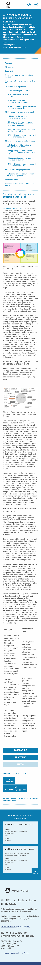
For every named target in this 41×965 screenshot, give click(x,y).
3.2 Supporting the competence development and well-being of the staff (21, 152)
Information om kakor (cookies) (15, 926)
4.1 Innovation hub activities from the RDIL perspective (20, 175)
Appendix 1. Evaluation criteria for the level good (20, 184)
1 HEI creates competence (15, 87)
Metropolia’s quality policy (12, 208)
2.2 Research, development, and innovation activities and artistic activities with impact (20, 123)
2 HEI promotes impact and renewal (19, 112)
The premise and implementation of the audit (19, 76)
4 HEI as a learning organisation (17, 170)
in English (26, 953)
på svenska (15, 953)
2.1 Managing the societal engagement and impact (17, 117)
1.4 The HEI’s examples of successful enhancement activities (21, 107)
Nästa (20, 764)
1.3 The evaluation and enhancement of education (17, 101)
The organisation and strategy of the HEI (20, 82)
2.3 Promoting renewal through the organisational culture (21, 130)
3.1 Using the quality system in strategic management (19, 146)
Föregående (20, 750)
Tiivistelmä (9, 67)
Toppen (35, 871)
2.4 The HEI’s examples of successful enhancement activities (21, 136)
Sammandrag (10, 71)
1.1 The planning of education (18, 91)
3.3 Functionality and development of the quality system (21, 159)
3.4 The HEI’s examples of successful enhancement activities (21, 165)
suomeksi (5, 953)
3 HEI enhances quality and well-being (20, 141)
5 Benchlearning (11, 180)
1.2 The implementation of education (17, 96)
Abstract (8, 63)
